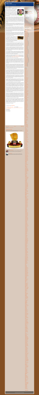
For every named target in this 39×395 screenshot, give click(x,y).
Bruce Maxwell (26, 117)
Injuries (25, 195)
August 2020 (26, 62)
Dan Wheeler (26, 148)
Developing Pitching (26, 161)
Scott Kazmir (26, 326)
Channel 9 (26, 129)
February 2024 (26, 32)
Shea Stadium (26, 330)
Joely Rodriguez (26, 218)
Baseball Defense (26, 93)
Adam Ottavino (26, 79)
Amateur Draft (26, 81)
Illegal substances (26, 193)
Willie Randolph (26, 376)
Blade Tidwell (26, 107)
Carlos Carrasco (26, 125)
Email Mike (26, 9)
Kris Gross (26, 247)
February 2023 (26, 41)
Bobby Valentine (26, 109)
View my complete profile (30, 13)
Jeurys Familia (26, 217)
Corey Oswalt (26, 145)
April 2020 (26, 65)
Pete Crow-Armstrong (26, 301)
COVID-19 (26, 146)
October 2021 (26, 52)
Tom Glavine (26, 354)
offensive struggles (26, 295)
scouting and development (26, 327)
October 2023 (26, 35)
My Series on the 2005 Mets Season (28, 24)
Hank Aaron (26, 187)
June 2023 (26, 38)
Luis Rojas (26, 253)
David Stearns (26, 157)
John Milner (26, 221)
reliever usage (26, 311)
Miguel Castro (26, 273)
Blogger (23, 392)
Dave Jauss (26, 154)
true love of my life (17, 55)
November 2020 (26, 60)
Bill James (26, 101)
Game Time (26, 181)
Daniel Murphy (26, 149)
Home (15, 126)
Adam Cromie (26, 78)
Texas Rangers (26, 348)
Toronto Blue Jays (26, 360)
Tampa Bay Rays (26, 345)
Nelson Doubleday (27, 287)
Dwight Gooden (26, 168)
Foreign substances (26, 176)
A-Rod (25, 76)
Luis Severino (26, 254)
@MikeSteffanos (13, 105)
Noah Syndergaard (26, 292)
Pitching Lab (26, 304)
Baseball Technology (26, 98)
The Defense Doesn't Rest (9, 129)
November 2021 (26, 51)
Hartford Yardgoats (26, 189)
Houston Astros (26, 191)
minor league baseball (26, 279)
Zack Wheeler (26, 388)
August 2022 (26, 45)
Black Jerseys (26, 106)
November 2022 (26, 43)
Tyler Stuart (26, 369)
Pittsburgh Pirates (26, 305)
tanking (25, 346)
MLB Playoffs (26, 284)
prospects (26, 308)
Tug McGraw (26, 367)
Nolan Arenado (26, 293)
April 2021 (26, 56)
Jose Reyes (26, 231)
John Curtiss (26, 220)
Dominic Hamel (26, 164)
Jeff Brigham (26, 209)
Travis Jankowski (26, 362)
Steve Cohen (26, 340)
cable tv (25, 123)
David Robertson (26, 156)
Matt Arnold (26, 261)
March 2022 (26, 49)
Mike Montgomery (26, 275)
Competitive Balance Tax (26, 143)
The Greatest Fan (26, 21)
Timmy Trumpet (26, 353)
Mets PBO (26, 266)
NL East (25, 291)
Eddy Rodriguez (26, 169)
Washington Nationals (26, 373)
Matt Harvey (26, 262)
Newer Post (7, 126)
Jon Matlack (26, 223)
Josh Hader (26, 232)
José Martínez (26, 229)
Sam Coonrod (26, 321)
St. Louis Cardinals (26, 335)
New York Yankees (26, 289)
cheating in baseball (26, 132)
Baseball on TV (26, 95)
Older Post (22, 126)
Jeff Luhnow (26, 210)
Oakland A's (26, 294)
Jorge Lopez (26, 226)
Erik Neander (26, 173)
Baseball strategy (26, 97)
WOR (8, 108)
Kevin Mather (26, 242)
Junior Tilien (26, 237)
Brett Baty (26, 114)
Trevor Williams (26, 366)
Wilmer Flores (26, 377)
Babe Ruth (26, 88)
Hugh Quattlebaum (26, 192)
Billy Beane (26, 102)
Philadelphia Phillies (26, 302)
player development (26, 306)
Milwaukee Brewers (26, 277)
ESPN (25, 174)
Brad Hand (26, 111)
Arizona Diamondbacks (26, 86)
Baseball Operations (26, 96)
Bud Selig (26, 120)
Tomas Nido (26, 356)
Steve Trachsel (26, 341)
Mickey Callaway (26, 272)
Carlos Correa (26, 126)
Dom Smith (26, 163)
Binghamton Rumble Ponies (26, 104)
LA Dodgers (26, 250)
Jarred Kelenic (26, 206)
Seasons (26, 19)
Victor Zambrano (26, 372)
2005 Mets (26, 69)
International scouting (26, 197)
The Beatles (26, 349)
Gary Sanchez (26, 183)
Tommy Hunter (26, 357)
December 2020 (26, 59)
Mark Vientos (26, 259)
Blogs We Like (26, 8)
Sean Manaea (26, 328)
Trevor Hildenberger (26, 364)
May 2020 (26, 64)
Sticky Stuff (26, 342)
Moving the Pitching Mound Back (26, 286)
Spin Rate (26, 333)
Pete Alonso (26, 300)
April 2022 (26, 48)
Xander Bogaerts (26, 382)
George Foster (26, 184)
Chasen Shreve (26, 131)
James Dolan (26, 204)
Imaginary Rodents (26, 194)
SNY (7, 108)
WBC (25, 374)
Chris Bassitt (26, 136)
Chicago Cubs (26, 133)
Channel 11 (26, 128)
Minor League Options (26, 281)
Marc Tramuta (26, 256)
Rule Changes (26, 319)
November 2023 (26, 34)
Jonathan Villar (26, 224)
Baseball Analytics (26, 90)
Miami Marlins (26, 267)
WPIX (10, 108)
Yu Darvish (26, 385)
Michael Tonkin (26, 270)
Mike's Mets (9, 3)
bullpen (25, 121)
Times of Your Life (26, 22)
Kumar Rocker (26, 248)
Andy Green (26, 83)
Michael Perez (26, 269)
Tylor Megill (26, 370)
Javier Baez (26, 207)
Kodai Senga (26, 245)
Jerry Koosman (26, 215)
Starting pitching (26, 337)
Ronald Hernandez (26, 316)
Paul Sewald (26, 298)
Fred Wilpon (26, 179)
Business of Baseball (26, 122)
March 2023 (26, 40)
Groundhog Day (26, 186)
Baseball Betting (26, 91)
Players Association (26, 307)
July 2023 (26, 37)
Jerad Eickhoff (26, 213)
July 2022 (26, 46)
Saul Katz (26, 325)
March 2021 (26, 57)
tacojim (19, 392)
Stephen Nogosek (26, 338)
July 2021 (26, 54)
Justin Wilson (26, 239)
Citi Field (26, 138)
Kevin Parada (26, 243)
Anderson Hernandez (26, 82)
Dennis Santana (26, 160)
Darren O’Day (26, 151)
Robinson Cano (26, 314)
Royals (25, 318)
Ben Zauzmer (26, 99)
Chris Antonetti (26, 135)
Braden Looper (26, 112)
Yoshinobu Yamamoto (26, 384)
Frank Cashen (26, 178)
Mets (25, 264)
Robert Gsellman (26, 313)
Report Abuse (26, 390)
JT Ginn (26, 234)
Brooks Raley (26, 116)
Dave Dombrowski (26, 153)
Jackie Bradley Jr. (26, 199)
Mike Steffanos (29, 11)
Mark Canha (26, 258)
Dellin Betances (26, 159)
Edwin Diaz (26, 171)
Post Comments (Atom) (11, 127)
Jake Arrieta (26, 201)
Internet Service (26, 198)
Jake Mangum (26, 202)
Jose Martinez (26, 228)
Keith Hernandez (26, 240)
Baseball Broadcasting (26, 92)
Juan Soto (26, 236)
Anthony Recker (26, 84)
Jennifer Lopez (26, 212)
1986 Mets (26, 68)
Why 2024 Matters (10, 153)
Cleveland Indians (26, 139)
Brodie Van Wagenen (26, 115)
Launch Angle (26, 251)
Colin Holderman (26, 141)
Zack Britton (26, 386)
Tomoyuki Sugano (26, 359)
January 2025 (26, 30)
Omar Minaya (26, 296)
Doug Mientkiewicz (26, 166)
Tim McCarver (26, 351)
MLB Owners (26, 283)
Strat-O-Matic (26, 343)
